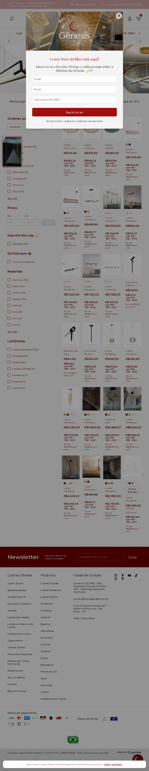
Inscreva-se (74, 112)
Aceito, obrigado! (113, 764)
